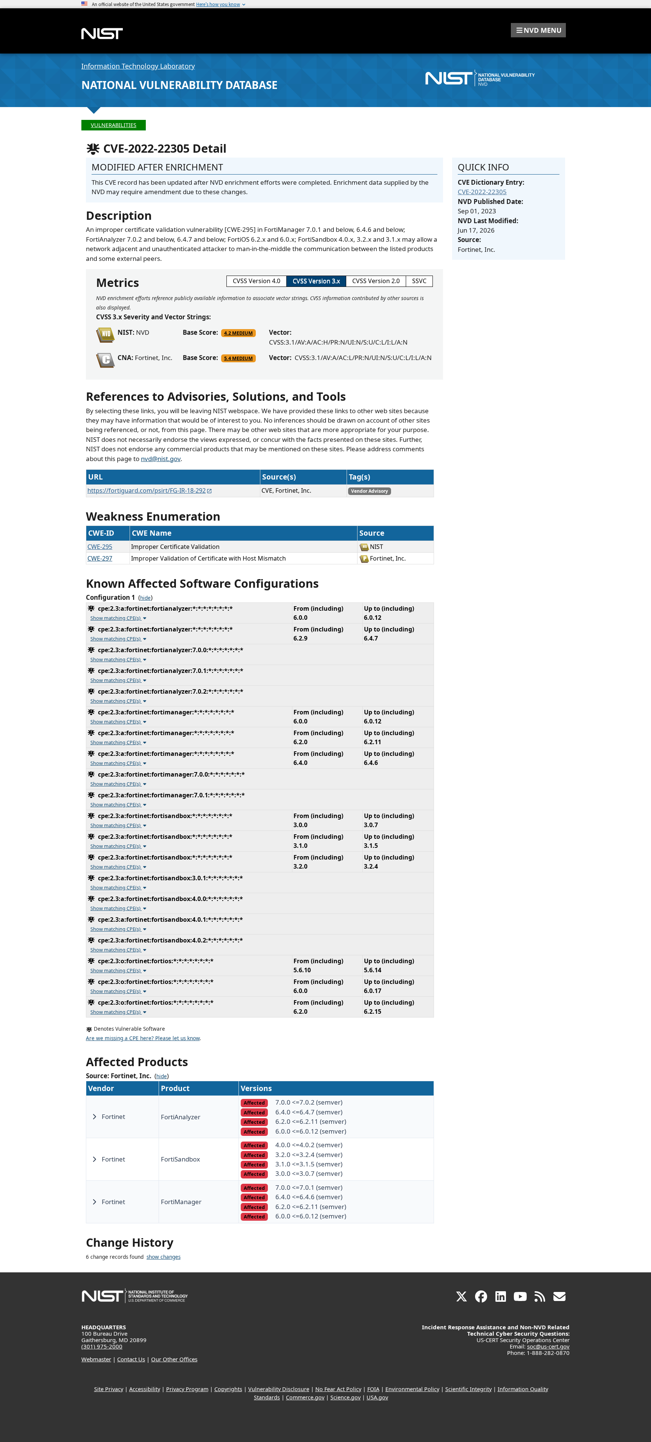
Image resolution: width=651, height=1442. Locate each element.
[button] (538, 30)
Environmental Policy (412, 1389)
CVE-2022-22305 (482, 191)
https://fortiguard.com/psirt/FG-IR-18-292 (146, 490)
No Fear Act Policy (338, 1389)
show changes (163, 1257)
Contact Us (131, 1359)
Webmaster (96, 1359)
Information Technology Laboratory (138, 65)
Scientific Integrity (468, 1389)
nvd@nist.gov (160, 458)
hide (145, 598)
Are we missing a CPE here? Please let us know (143, 1038)
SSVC (419, 281)
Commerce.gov (305, 1397)
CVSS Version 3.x (316, 281)
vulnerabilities (113, 125)
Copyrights (228, 1389)
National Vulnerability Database (179, 85)
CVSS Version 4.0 (256, 281)
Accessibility (144, 1389)
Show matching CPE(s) (116, 617)
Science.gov (345, 1397)
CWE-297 (99, 558)
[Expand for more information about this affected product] (94, 1116)
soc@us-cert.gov (548, 1346)
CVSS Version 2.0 (376, 281)
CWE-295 (99, 546)
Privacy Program (187, 1389)
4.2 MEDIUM (238, 332)
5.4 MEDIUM (238, 358)
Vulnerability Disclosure (278, 1389)
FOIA (373, 1389)
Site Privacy (108, 1389)
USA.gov (377, 1397)
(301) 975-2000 (101, 1346)
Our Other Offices (174, 1359)
